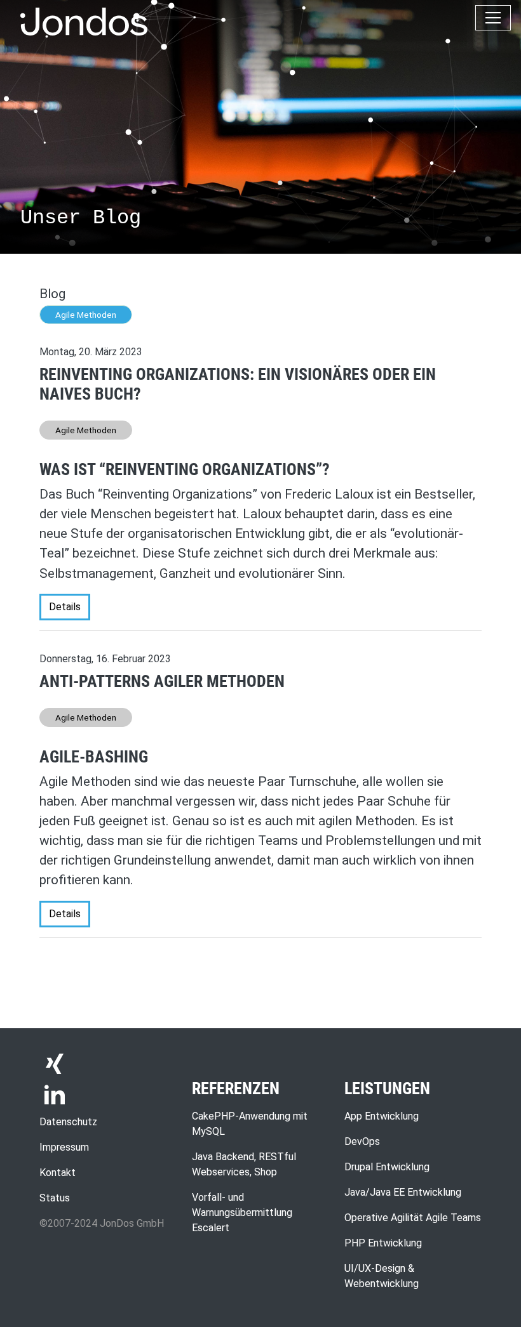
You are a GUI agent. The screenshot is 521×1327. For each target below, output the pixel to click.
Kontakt (57, 1173)
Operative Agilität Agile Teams (412, 1218)
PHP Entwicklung (383, 1243)
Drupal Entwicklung (387, 1167)
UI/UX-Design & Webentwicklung (381, 1276)
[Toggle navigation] (493, 17)
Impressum (64, 1147)
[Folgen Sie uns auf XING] (54, 1063)
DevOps (362, 1141)
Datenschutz (68, 1122)
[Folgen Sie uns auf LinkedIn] (54, 1093)
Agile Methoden (85, 315)
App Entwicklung (381, 1116)
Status (54, 1198)
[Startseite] (83, 22)
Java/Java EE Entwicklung (402, 1192)
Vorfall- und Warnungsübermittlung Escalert (242, 1212)
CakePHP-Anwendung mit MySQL (250, 1123)
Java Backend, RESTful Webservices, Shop (244, 1164)
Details (65, 607)
